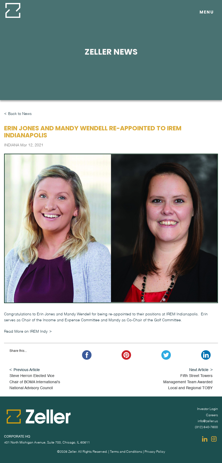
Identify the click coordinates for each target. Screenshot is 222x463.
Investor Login (207, 409)
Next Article (198, 370)
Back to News (20, 114)
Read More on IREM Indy (26, 331)
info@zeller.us (208, 421)
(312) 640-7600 (206, 427)
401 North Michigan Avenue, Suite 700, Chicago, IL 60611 (47, 442)
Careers (212, 415)
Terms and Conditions (126, 452)
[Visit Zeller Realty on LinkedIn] (204, 439)
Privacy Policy (155, 452)
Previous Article (27, 370)
